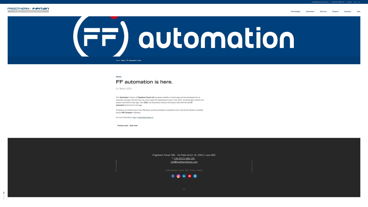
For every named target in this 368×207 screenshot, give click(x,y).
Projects (335, 11)
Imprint (181, 170)
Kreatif (116, 162)
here (134, 117)
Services (323, 11)
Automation (310, 11)
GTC (187, 170)
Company (347, 11)
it (357, 2)
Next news (134, 125)
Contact (349, 2)
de (355, 2)
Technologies (295, 11)
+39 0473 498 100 (338, 2)
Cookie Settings (171, 170)
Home (118, 60)
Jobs (358, 11)
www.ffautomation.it (145, 117)
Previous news (123, 125)
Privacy (192, 170)
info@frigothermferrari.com (320, 2)
